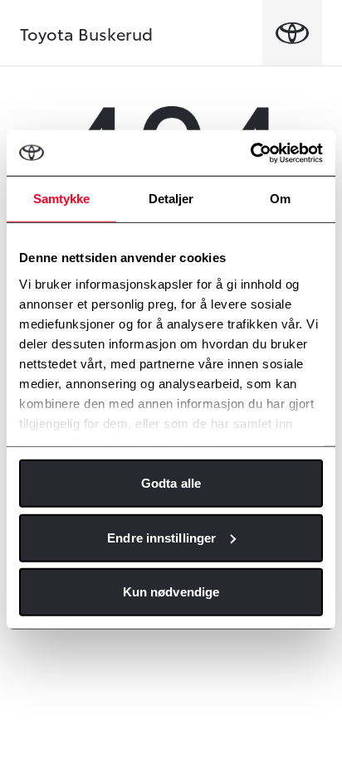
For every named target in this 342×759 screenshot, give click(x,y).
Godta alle (171, 483)
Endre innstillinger (161, 537)
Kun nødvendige (171, 592)
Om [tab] (280, 199)
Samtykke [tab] (61, 199)
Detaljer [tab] (171, 199)
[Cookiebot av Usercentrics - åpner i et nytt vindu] (250, 152)
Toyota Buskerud (86, 33)
